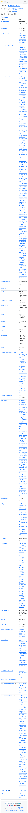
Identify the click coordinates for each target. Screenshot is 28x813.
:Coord (22, 369)
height (4, 28)
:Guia (21, 678)
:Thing (21, 504)
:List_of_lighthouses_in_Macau (23, 233)
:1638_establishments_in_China (23, 174)
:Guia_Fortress (22, 672)
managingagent (6, 300)
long (3, 624)
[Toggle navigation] (25, 2)
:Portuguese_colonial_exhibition (22, 748)
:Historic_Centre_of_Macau (23, 131)
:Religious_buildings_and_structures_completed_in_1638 (23, 200)
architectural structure (17, 8)
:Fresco (22, 85)
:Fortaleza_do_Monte (23, 124)
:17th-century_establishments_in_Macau (23, 161)
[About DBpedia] (5, 2)
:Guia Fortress (22, 544)
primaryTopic (7, 794)
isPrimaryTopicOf (7, 671)
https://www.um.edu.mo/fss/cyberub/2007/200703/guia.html (23, 49)
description (5, 21)
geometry (5, 610)
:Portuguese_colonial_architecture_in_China (23, 484)
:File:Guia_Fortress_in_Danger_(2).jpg (23, 276)
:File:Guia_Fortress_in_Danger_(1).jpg (23, 270)
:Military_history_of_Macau (23, 155)
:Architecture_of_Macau (23, 705)
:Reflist (22, 378)
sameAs (4, 543)
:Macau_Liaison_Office (22, 717)
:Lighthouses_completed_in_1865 (23, 150)
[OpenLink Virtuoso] (8, 803)
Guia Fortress (14, 5)
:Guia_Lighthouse (23, 684)
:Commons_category (23, 387)
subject (4, 400)
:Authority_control (23, 363)
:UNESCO (22, 94)
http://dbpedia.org (17, 10)
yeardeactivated (6, 395)
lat (3, 619)
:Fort (21, 99)
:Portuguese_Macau (22, 77)
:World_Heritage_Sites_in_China (23, 145)
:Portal (21, 352)
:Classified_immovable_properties (22, 489)
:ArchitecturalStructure (23, 513)
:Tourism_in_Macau (22, 713)
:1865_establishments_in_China (23, 140)
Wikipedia (20, 807)
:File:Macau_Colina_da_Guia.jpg (22, 255)
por (3, 321)
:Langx (21, 371)
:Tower (22, 529)
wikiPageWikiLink (7, 77)
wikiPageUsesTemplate (8, 352)
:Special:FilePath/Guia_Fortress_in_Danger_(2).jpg (23, 663)
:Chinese (22, 366)
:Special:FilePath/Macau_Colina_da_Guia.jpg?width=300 (23, 38)
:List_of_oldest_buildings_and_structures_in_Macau (23, 215)
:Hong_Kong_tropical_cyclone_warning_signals (22, 725)
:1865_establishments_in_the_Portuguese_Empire (23, 192)
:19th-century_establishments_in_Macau (23, 208)
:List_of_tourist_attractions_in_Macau (22, 741)
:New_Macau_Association (23, 111)
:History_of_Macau (23, 768)
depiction (4, 640)
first (3, 288)
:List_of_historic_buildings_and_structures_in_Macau (23, 774)
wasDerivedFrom (7, 629)
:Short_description (23, 380)
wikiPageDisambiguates (8, 679)
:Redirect (22, 376)
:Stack (21, 383)
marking (4, 305)
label (3, 538)
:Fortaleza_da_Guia (23, 688)
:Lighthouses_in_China (23, 167)
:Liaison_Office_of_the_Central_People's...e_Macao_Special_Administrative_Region (23, 224)
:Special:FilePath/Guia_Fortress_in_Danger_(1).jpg (23, 653)
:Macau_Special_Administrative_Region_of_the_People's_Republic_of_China (23, 241)
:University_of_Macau (23, 136)
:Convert (22, 368)
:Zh (21, 385)
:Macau (22, 696)
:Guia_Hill (22, 790)
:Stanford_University (23, 91)
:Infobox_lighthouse (22, 360)
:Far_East (22, 114)
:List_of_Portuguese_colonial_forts (23, 709)
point (4, 498)
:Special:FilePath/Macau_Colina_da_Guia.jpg (23, 643)
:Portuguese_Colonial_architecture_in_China (23, 261)
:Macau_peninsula (23, 247)
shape (4, 335)
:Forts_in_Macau (22, 170)
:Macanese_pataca (23, 701)
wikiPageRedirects (8, 683)
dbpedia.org (14, 11)
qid (3, 326)
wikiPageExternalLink (8, 46)
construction (5, 281)
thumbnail (5, 34)
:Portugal (22, 83)
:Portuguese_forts (22, 105)
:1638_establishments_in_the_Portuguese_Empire (23, 186)
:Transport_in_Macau (23, 756)
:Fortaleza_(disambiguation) (23, 735)
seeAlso (5, 790)
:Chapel (22, 108)
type (3, 504)
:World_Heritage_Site (23, 96)
